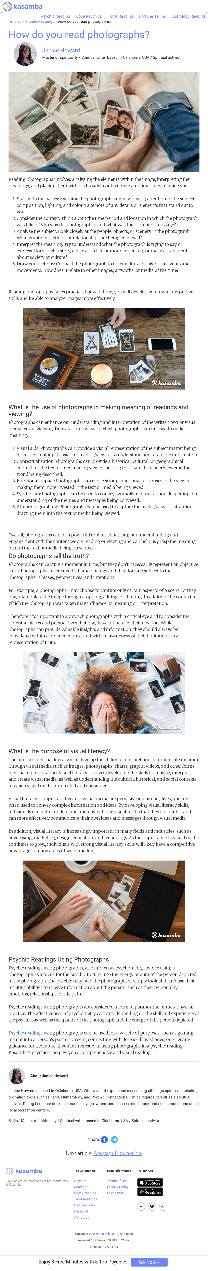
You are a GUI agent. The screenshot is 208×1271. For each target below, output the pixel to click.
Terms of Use (117, 1181)
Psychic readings (26, 1033)
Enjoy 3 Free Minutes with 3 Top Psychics (98, 1262)
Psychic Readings (81, 1184)
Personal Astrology (81, 1214)
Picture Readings (39, 21)
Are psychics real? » (117, 1153)
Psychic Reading (55, 16)
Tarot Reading (120, 16)
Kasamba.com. (109, 1234)
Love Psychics (89, 16)
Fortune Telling (152, 16)
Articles (15, 21)
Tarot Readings (85, 1199)
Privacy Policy (117, 1187)
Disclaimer (115, 1193)
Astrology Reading (188, 16)
